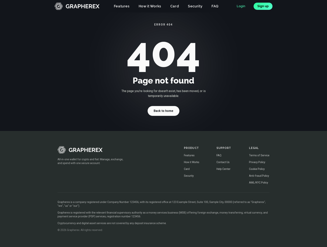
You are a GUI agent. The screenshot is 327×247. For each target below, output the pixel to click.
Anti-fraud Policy (259, 175)
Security (195, 6)
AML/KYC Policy (258, 182)
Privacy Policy (257, 162)
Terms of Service (259, 155)
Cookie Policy (257, 168)
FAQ (215, 6)
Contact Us (223, 162)
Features (122, 6)
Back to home (163, 111)
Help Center (223, 168)
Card (174, 6)
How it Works (150, 6)
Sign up (263, 6)
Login (241, 6)
